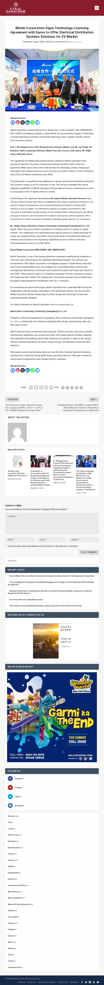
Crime (10, 829)
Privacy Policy (62, 982)
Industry (11, 879)
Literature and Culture (17, 885)
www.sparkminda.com (64, 304)
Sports (10, 942)
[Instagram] (17, 122)
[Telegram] (37, 122)
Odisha (11, 911)
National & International (56, 42)
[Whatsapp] (32, 122)
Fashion (11, 854)
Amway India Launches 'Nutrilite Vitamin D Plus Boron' (17, 473)
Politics (11, 923)
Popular (11, 929)
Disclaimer (74, 982)
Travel (10, 961)
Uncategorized (14, 967)
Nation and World (15, 898)
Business (11, 816)
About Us (21, 982)
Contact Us (31, 982)
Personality (13, 917)
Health (10, 866)
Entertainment (14, 848)
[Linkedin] (27, 122)
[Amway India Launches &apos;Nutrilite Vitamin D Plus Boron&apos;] (18, 461)
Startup (11, 948)
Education (12, 841)
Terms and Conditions (46, 982)
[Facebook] (13, 122)
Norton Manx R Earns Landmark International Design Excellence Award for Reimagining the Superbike (51, 576)
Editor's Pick (13, 835)
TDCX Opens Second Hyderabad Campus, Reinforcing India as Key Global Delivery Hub (45, 606)
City (9, 822)
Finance (11, 860)
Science (11, 936)
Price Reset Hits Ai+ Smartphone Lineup (26, 600)
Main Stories (13, 892)
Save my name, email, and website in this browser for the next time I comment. (43, 546)
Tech (10, 955)
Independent (13, 873)
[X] (22, 122)
